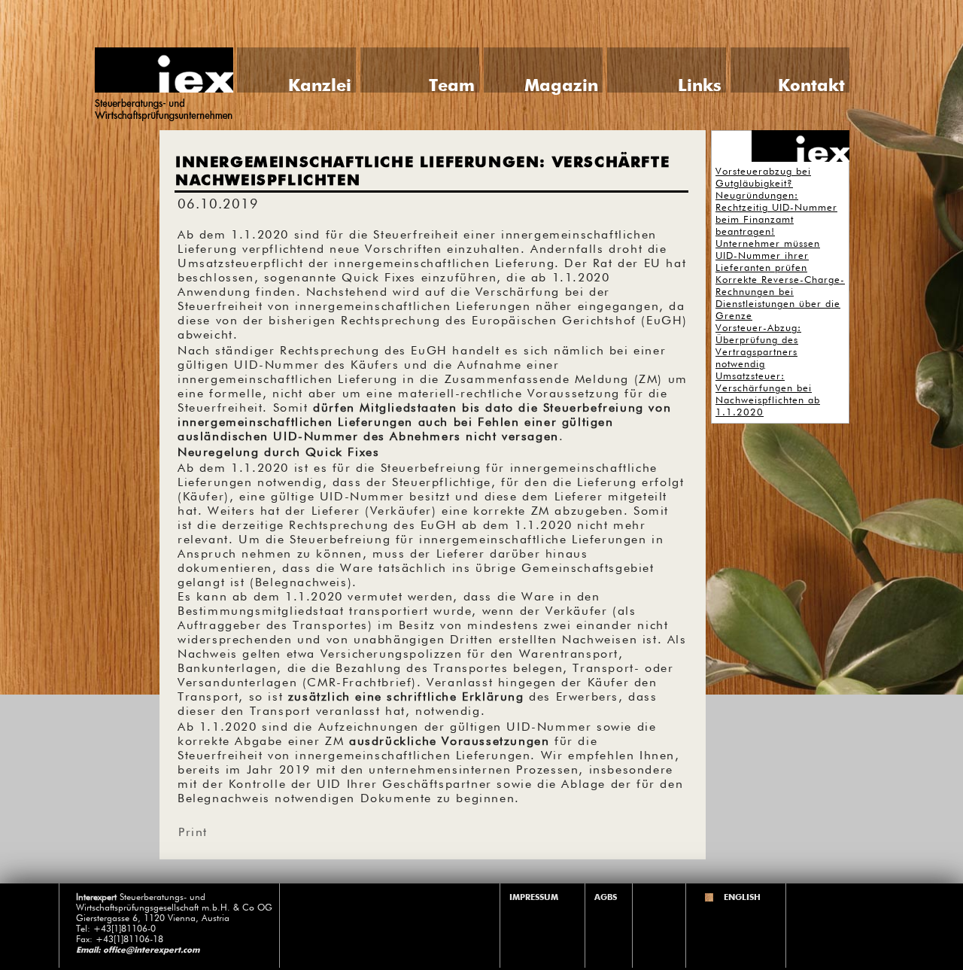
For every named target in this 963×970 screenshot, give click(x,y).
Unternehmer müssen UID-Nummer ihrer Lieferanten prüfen (767, 256)
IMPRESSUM (533, 897)
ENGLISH (742, 897)
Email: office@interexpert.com (137, 950)
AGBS (605, 897)
